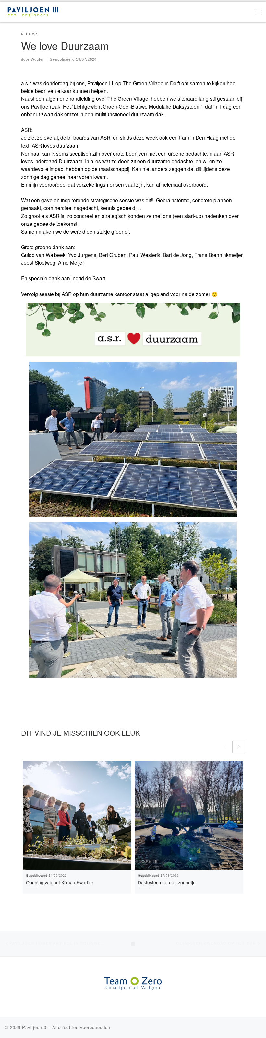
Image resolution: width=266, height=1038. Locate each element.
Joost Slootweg (38, 262)
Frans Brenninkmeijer (218, 254)
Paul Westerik (144, 254)
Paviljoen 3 (34, 1027)
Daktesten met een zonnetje (167, 882)
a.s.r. (26, 82)
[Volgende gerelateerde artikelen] (238, 747)
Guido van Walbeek (43, 254)
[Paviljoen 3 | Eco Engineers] (33, 11)
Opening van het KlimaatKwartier (59, 882)
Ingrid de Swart (88, 278)
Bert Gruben (113, 254)
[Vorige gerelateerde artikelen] (224, 747)
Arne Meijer (71, 262)
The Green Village (143, 82)
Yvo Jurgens (82, 254)
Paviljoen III (100, 82)
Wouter (37, 59)
